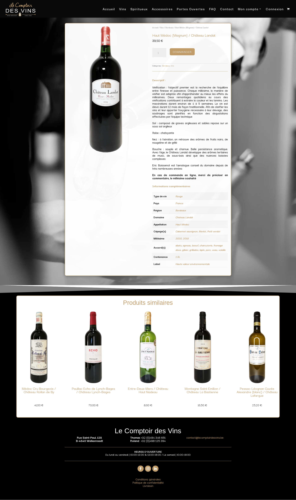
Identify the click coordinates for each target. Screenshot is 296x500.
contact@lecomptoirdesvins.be (205, 437)
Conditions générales (148, 479)
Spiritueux (139, 9)
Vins (122, 9)
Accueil (109, 9)
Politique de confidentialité (148, 482)
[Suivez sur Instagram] (148, 469)
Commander (182, 52)
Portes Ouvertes (191, 9)
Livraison (148, 485)
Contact (227, 9)
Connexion (275, 9)
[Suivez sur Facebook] (141, 469)
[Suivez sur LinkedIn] (155, 469)
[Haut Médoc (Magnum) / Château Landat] (106, 151)
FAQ (212, 9)
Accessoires (162, 9)
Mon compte (248, 9)
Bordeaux (169, 27)
